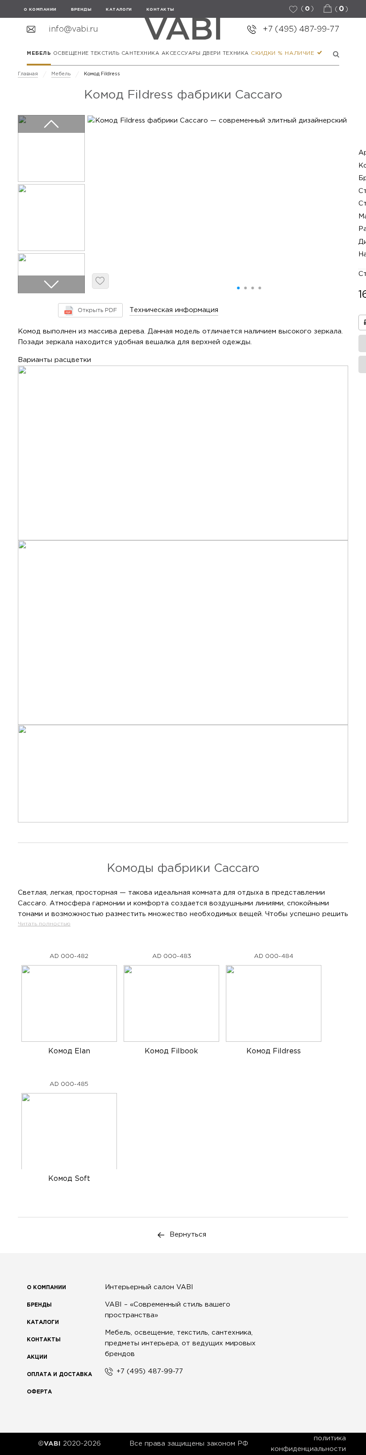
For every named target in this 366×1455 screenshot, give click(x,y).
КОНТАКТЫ (160, 9)
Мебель (39, 53)
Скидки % (267, 53)
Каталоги (119, 9)
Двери (212, 53)
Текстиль (105, 53)
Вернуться (188, 1234)
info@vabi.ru (73, 29)
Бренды (39, 1305)
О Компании (46, 1287)
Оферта (39, 1391)
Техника (236, 53)
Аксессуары (181, 53)
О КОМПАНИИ (40, 9)
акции (37, 1357)
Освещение (71, 53)
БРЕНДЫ (81, 9)
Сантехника (140, 53)
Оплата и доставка (59, 1374)
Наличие (300, 53)
